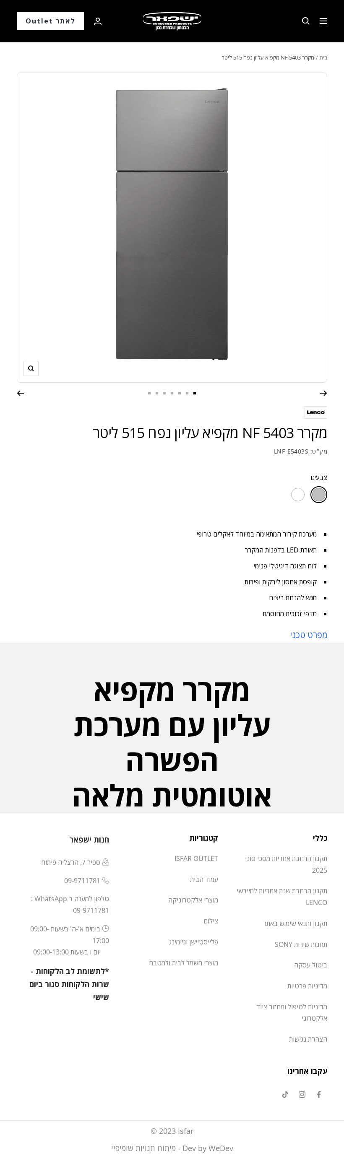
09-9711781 (82, 880)
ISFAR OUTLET (196, 858)
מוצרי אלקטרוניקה (193, 900)
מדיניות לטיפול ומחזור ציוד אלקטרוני (291, 1012)
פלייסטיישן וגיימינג (193, 941)
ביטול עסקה (310, 965)
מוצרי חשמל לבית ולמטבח (183, 962)
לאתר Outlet (50, 21)
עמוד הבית (204, 879)
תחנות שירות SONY (301, 944)
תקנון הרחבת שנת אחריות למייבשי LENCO (282, 896)
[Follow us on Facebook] (318, 1094)
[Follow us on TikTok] (285, 1094)
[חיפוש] (306, 21)
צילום (210, 921)
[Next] (20, 393)
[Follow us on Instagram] (302, 1094)
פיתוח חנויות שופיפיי (143, 1148)
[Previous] (323, 393)
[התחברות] (98, 21)
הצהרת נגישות (308, 1039)
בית (323, 57)
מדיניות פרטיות (307, 985)
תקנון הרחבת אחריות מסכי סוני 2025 (286, 864)
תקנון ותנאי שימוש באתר (295, 923)
